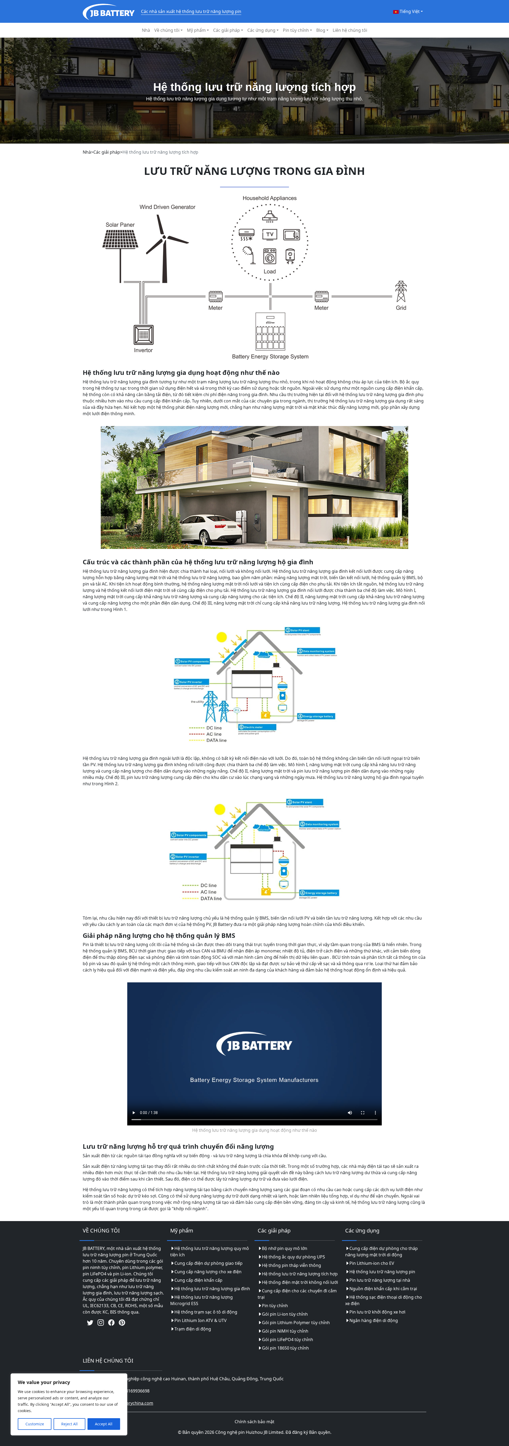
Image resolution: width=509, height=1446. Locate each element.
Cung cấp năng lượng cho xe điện (208, 1272)
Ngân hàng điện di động (373, 1320)
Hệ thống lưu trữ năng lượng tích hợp (300, 1274)
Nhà (146, 30)
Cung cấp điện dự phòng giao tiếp (208, 1263)
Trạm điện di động (192, 1329)
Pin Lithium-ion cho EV (371, 1263)
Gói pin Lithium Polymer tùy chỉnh (296, 1322)
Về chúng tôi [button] (166, 30)
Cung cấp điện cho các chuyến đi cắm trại (297, 1294)
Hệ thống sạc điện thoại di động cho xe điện (383, 1300)
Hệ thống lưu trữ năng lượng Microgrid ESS (201, 1300)
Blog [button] (320, 30)
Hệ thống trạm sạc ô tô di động (205, 1312)
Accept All (103, 1423)
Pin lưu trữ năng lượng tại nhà (379, 1280)
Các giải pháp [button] (226, 30)
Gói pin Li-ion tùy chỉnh (285, 1314)
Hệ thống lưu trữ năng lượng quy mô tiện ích (209, 1251)
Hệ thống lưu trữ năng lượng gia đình (212, 1289)
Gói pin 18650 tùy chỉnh (285, 1348)
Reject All (69, 1423)
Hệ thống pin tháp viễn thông (291, 1265)
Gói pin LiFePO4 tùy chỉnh (287, 1339)
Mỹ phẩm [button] (196, 30)
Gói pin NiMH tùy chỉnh (285, 1331)
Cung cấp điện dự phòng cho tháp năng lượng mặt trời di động (381, 1251)
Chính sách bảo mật (254, 1422)
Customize (34, 1423)
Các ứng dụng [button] (261, 30)
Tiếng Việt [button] (409, 11)
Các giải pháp (106, 152)
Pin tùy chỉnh (275, 1306)
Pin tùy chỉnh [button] (296, 30)
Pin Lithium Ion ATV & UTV (200, 1320)
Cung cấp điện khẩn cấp (198, 1280)
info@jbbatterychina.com (128, 1403)
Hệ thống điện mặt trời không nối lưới (300, 1282)
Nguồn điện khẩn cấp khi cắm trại (383, 1289)
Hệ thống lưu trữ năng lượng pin (382, 1272)
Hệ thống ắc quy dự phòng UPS (293, 1257)
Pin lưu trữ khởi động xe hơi (377, 1312)
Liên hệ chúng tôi (350, 30)
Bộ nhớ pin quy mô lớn (284, 1248)
